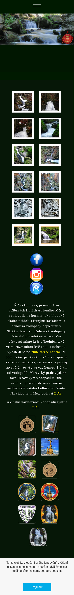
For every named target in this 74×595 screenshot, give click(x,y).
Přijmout (37, 587)
